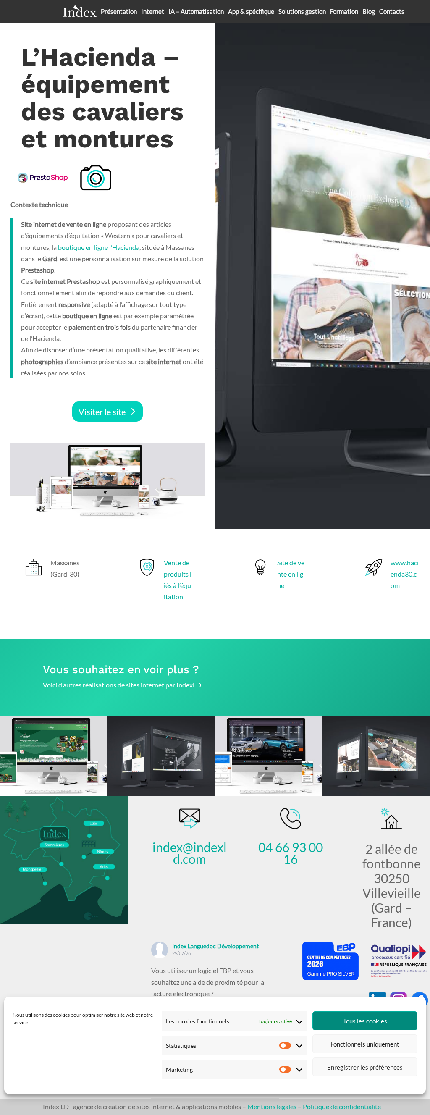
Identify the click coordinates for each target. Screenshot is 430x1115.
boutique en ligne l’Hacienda (98, 247)
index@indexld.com (189, 853)
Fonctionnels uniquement (364, 1044)
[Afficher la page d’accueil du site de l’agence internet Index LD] (80, 11)
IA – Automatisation (196, 11)
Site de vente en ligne (290, 574)
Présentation (119, 11)
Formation (344, 11)
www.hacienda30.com (405, 574)
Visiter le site (102, 412)
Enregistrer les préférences (365, 1067)
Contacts (391, 11)
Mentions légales (271, 1106)
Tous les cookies (365, 1021)
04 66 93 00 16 (290, 853)
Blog (368, 11)
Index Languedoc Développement (215, 946)
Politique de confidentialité (342, 1106)
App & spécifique (251, 11)
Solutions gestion (302, 11)
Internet (152, 11)
